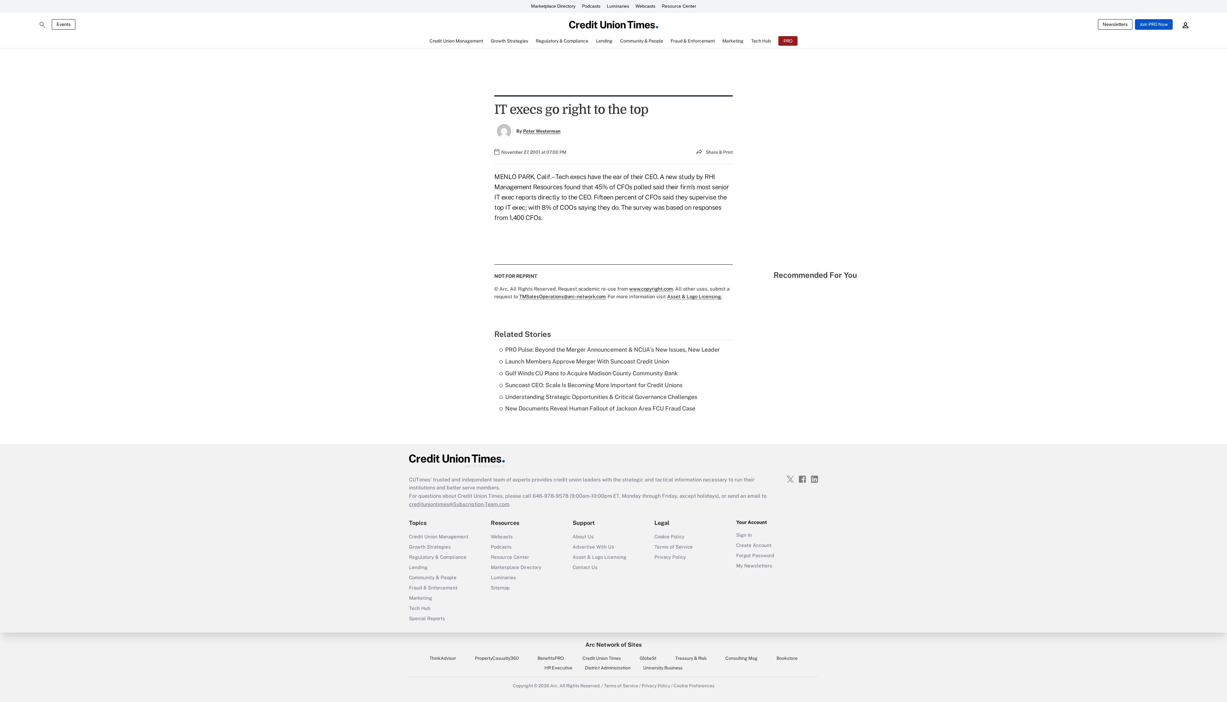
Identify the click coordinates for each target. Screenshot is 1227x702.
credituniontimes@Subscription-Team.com (459, 504)
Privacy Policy (670, 557)
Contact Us (585, 567)
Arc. (554, 685)
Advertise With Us (593, 547)
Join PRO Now (1154, 24)
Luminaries (618, 6)
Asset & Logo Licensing (599, 557)
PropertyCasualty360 (497, 658)
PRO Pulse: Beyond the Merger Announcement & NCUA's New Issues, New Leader (612, 349)
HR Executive (558, 667)
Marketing (420, 598)
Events (64, 24)
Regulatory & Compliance (438, 557)
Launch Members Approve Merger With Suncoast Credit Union (587, 361)
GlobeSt (648, 658)
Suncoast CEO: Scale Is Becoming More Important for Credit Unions (594, 385)
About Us (583, 536)
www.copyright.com (651, 289)
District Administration (607, 667)
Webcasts (645, 6)
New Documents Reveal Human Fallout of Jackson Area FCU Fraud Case (600, 408)
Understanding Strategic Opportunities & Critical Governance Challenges (601, 397)
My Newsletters (754, 565)
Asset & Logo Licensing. (694, 296)
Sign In (744, 535)
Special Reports (427, 618)
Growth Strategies (430, 547)
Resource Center (679, 6)
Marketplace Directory (553, 6)
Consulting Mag (741, 658)
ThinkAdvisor (442, 658)
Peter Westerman (541, 131)
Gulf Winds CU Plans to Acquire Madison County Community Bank (591, 373)
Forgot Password (755, 555)
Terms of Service (673, 547)
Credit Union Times (602, 658)
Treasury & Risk (691, 658)
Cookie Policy (669, 536)
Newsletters (1115, 24)
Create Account (754, 545)
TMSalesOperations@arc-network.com (562, 296)
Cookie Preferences (694, 685)
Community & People (433, 577)
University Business (663, 667)
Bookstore (787, 658)
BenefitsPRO (550, 658)
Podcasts (591, 6)
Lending (418, 567)
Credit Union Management (438, 536)
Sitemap (500, 587)
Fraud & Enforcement (433, 587)
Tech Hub (419, 608)
